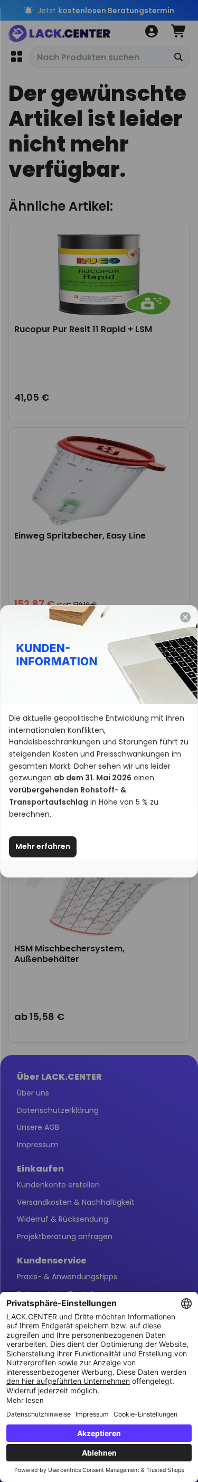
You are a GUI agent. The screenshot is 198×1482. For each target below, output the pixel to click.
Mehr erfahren (42, 846)
